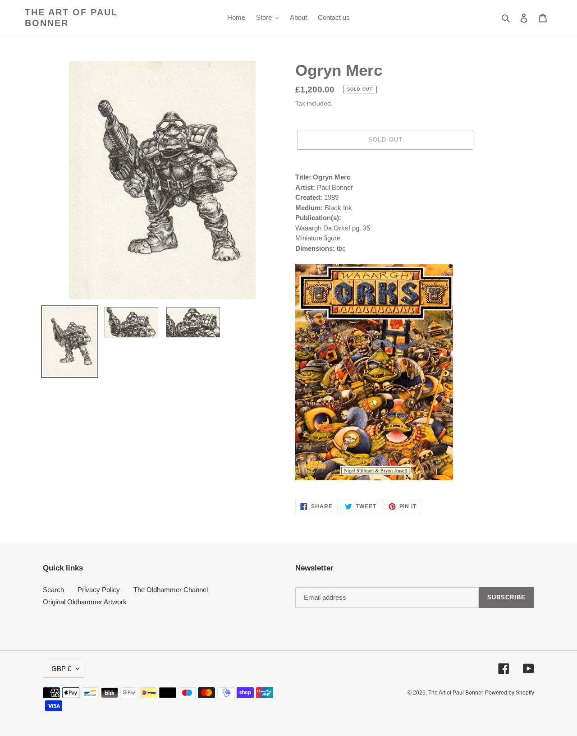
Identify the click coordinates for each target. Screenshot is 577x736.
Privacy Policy (99, 589)
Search (53, 589)
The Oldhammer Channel (170, 589)
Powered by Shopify (509, 693)
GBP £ (61, 668)
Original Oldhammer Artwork (85, 602)
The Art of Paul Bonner (71, 17)
